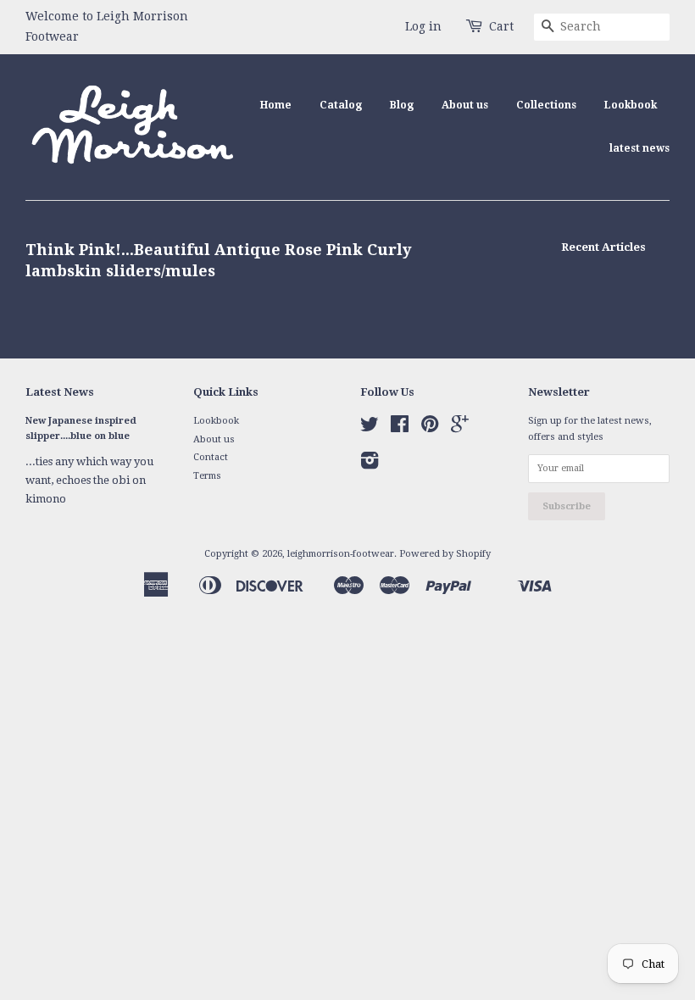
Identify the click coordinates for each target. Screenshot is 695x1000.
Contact (210, 457)
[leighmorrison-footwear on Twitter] (369, 428)
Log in (423, 26)
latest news (639, 148)
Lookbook (630, 105)
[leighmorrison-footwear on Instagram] (369, 464)
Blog (402, 105)
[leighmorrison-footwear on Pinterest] (429, 428)
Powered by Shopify (445, 553)
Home (276, 105)
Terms (207, 475)
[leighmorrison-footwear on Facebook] (399, 428)
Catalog (341, 105)
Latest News (59, 392)
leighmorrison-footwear (340, 553)
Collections (546, 105)
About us (465, 105)
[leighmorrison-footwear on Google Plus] (460, 428)
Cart (501, 26)
